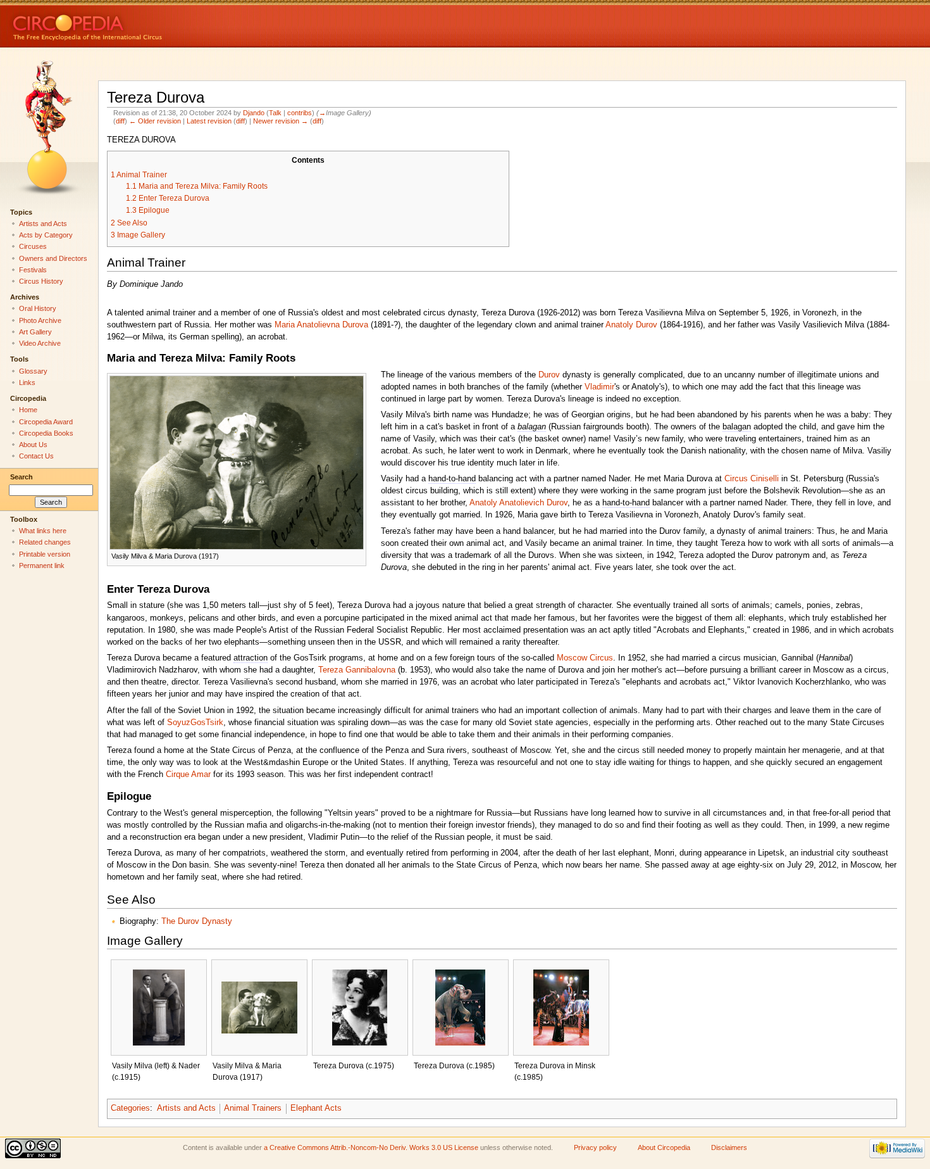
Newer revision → (280, 121)
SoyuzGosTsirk (195, 722)
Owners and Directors (53, 258)
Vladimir (599, 386)
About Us (33, 444)
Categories (130, 1108)
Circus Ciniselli (751, 478)
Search (21, 477)
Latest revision (209, 121)
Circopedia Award (46, 422)
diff (120, 121)
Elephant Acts (316, 1108)
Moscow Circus (585, 658)
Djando (253, 113)
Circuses (33, 246)
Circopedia (130, 23)
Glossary (33, 371)
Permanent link (42, 565)
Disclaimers (729, 1147)
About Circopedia (664, 1147)
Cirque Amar (188, 774)
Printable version (44, 554)
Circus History (41, 281)
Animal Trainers (253, 1108)
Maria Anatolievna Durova (321, 324)
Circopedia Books (46, 433)
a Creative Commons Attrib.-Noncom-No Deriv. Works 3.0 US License (371, 1147)
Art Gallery (35, 332)
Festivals (33, 270)
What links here (42, 530)
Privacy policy (595, 1147)
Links (27, 382)
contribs (299, 113)
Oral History (37, 308)
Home (28, 410)
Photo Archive (40, 320)
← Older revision (155, 121)
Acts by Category (46, 235)
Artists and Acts (186, 1108)
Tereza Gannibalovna (356, 670)
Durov (549, 374)
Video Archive (40, 343)
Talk (275, 113)
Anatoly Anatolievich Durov (518, 502)
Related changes (45, 542)
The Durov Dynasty (196, 921)
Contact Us (36, 456)
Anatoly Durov (631, 324)
